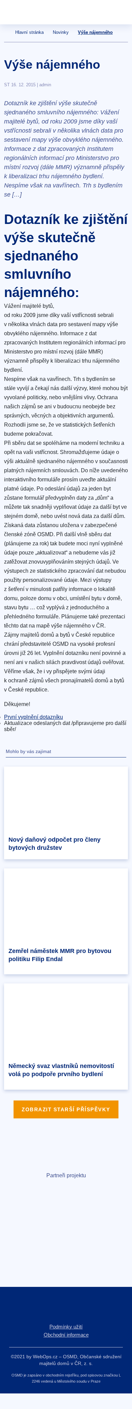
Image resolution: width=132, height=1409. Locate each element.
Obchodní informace (66, 1335)
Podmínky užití (66, 1327)
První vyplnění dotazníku (33, 717)
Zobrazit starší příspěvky (66, 1109)
